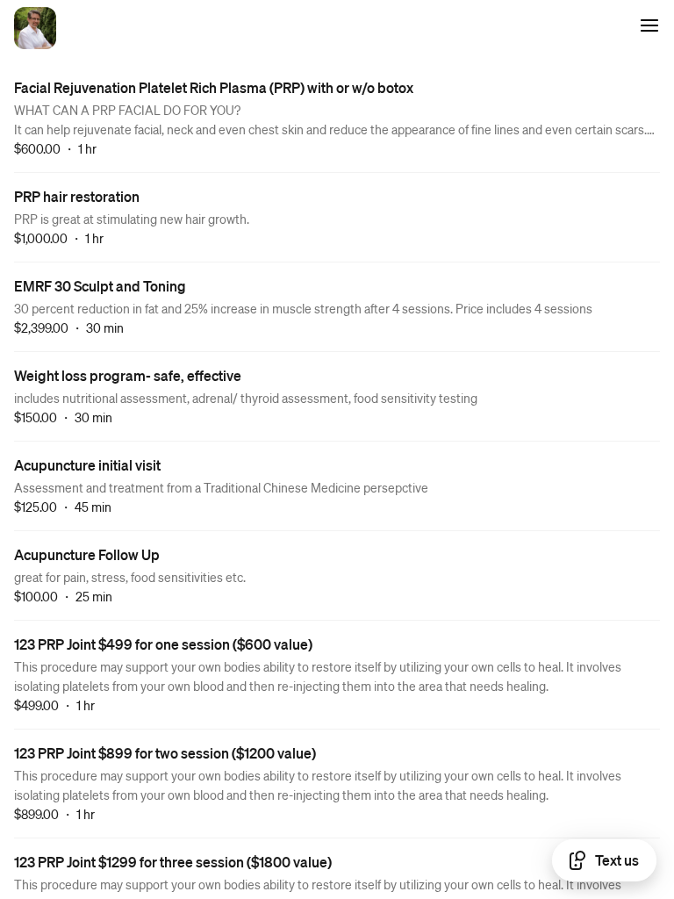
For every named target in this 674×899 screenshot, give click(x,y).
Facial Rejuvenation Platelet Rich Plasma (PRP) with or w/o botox (213, 87)
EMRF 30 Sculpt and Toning (100, 286)
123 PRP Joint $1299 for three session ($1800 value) (173, 861)
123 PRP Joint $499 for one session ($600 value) (163, 644)
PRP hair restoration (77, 196)
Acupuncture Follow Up (87, 554)
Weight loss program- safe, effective (127, 375)
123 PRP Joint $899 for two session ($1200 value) (165, 753)
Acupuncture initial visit (87, 465)
